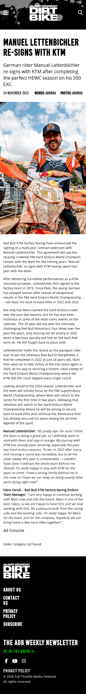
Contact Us (11, 600)
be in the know (16, 651)
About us (12, 589)
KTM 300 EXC (12, 378)
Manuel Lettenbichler (19, 252)
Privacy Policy (10, 614)
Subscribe (12, 624)
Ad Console (13, 530)
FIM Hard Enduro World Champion (55, 257)
